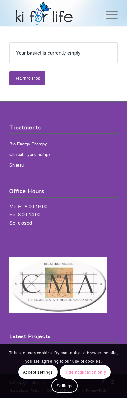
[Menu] (109, 13)
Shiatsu (16, 165)
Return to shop (27, 78)
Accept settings (38, 372)
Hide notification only (85, 372)
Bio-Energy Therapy (28, 144)
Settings (65, 385)
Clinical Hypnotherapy (29, 154)
